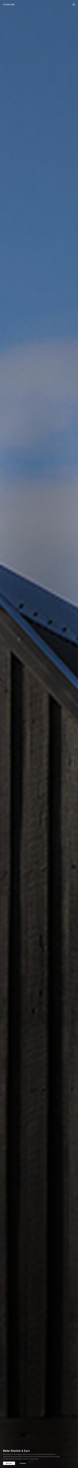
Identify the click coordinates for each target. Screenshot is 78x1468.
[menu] (73, 4)
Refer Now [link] (9, 1463)
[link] (9, 4)
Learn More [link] (23, 1463)
